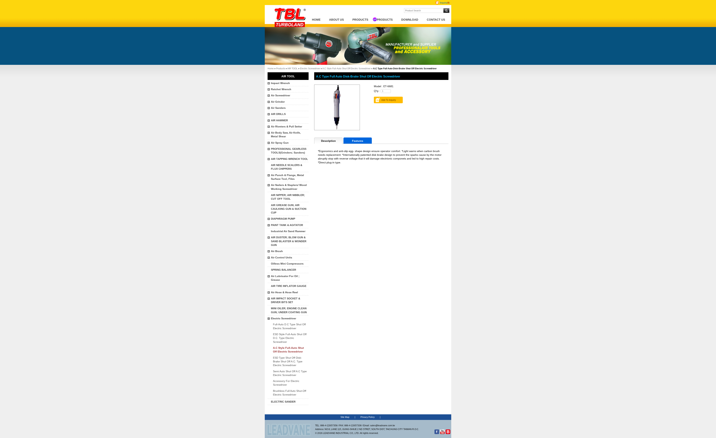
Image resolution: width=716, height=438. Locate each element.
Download (409, 19)
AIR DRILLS (278, 114)
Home (316, 19)
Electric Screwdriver (310, 68)
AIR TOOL (292, 68)
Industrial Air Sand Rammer (288, 231)
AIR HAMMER (279, 120)
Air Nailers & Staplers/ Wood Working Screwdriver (289, 187)
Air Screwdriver (280, 95)
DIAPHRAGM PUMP (283, 218)
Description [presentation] (328, 141)
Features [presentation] (357, 141)
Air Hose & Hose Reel (284, 292)
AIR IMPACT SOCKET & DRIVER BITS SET (285, 300)
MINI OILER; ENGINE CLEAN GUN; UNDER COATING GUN (289, 310)
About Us (336, 19)
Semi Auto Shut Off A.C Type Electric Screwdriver (290, 373)
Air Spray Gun (280, 142)
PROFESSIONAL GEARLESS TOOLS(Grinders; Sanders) (288, 151)
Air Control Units (281, 257)
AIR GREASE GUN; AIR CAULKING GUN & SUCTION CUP (288, 209)
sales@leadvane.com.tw (382, 425)
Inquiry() (445, 2)
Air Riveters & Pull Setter (286, 126)
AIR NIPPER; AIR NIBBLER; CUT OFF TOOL (288, 197)
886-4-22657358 (328, 425)
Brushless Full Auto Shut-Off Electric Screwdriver (289, 393)
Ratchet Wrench (281, 89)
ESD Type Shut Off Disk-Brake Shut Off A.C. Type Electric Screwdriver (287, 361)
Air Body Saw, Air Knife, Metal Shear (286, 134)
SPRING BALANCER (283, 269)
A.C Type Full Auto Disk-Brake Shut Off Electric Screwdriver (358, 76)
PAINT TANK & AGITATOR (287, 225)
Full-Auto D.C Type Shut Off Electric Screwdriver (289, 326)
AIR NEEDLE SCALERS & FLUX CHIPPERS (286, 167)
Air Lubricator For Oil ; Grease (285, 278)
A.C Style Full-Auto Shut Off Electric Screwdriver (346, 68)
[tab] (328, 140)
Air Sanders (278, 108)
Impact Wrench (280, 83)
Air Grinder (278, 101)
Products (360, 19)
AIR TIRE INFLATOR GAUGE (288, 286)
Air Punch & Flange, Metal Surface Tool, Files (287, 177)
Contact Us (436, 19)
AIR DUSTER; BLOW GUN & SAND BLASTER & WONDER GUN (288, 241)
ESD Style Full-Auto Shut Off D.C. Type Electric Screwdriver (290, 338)
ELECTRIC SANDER (283, 401)
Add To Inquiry (388, 100)
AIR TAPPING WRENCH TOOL (289, 159)
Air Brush (277, 251)
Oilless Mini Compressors (287, 263)
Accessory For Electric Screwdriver (286, 383)
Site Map (344, 417)
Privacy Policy (367, 417)
